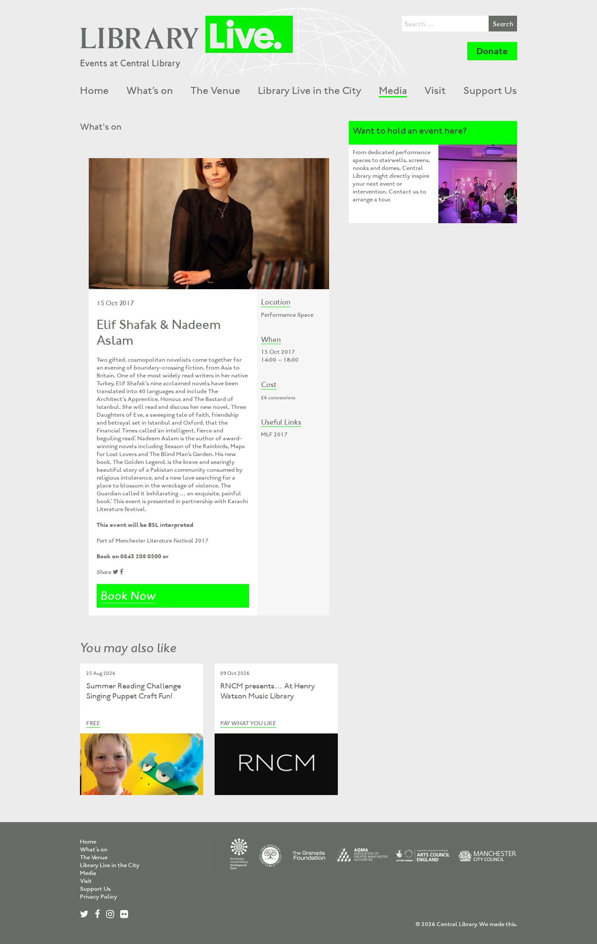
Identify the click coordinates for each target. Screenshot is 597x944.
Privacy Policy (98, 896)
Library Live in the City (309, 90)
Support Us (490, 90)
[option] (209, 223)
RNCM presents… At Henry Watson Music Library (267, 691)
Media (393, 90)
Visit (435, 90)
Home (94, 90)
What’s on (149, 90)
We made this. (498, 924)
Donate (492, 51)
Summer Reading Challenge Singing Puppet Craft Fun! (133, 691)
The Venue (215, 90)
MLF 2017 (274, 434)
